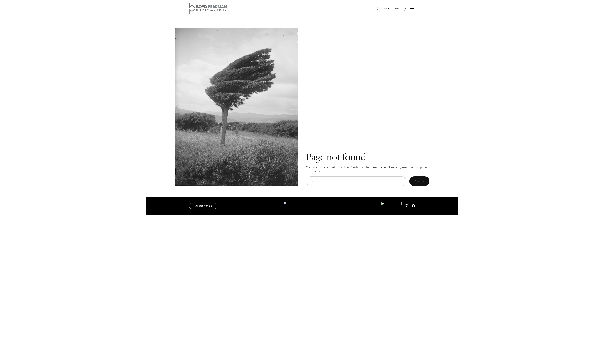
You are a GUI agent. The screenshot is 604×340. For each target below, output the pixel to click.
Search (419, 181)
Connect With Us (391, 8)
